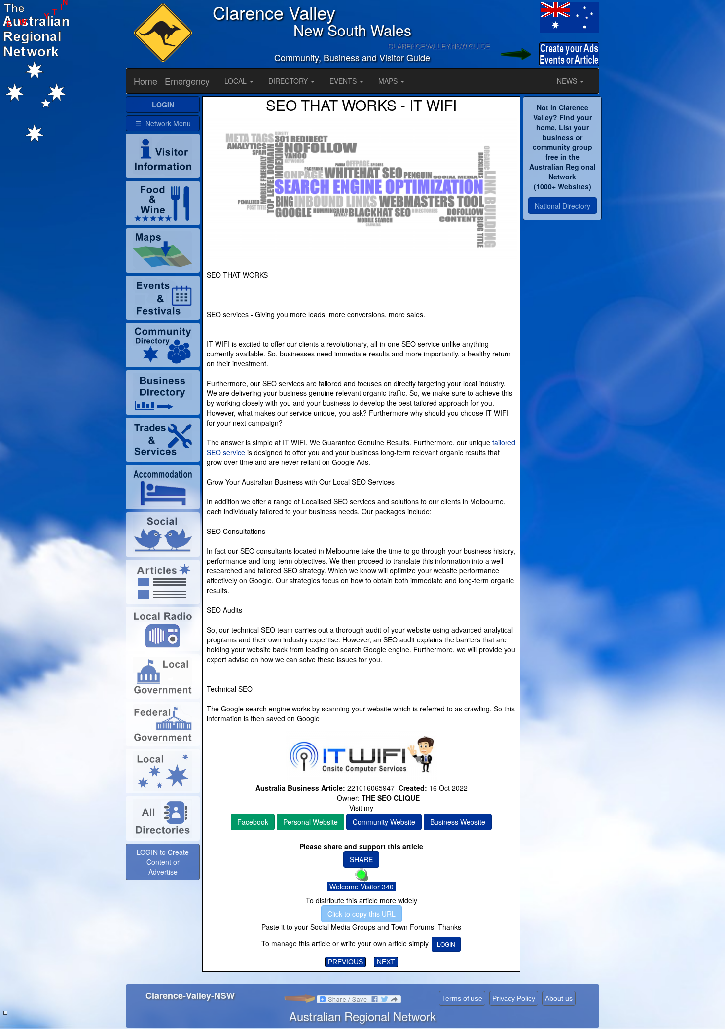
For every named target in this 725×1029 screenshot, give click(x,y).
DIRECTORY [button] (289, 81)
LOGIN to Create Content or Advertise (163, 862)
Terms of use (462, 998)
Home (145, 80)
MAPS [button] (388, 81)
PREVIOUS (345, 962)
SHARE (361, 859)
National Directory (562, 206)
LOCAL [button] (236, 81)
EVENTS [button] (344, 81)
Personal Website (310, 822)
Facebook (252, 822)
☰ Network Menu (163, 123)
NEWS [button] (568, 81)
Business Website (457, 822)
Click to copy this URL (361, 914)
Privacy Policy (513, 998)
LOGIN (446, 944)
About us (559, 998)
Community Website (384, 822)
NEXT (386, 962)
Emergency (187, 80)
